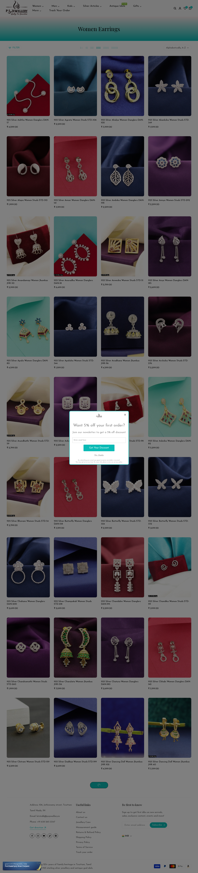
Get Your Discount (99, 448)
